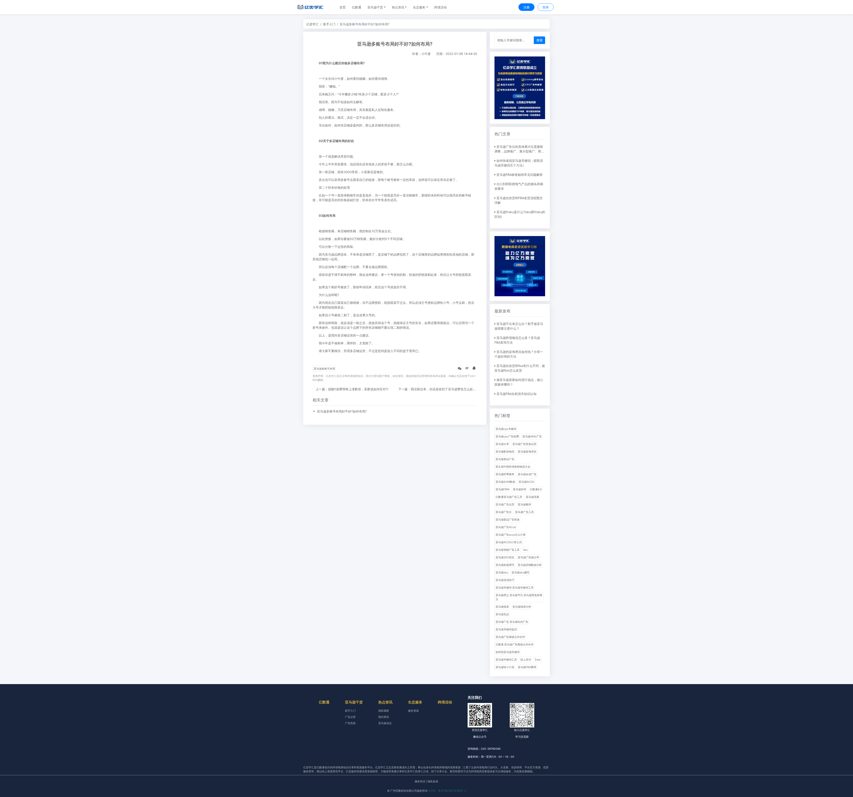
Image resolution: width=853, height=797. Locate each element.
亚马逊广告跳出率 (528, 557)
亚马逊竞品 (502, 614)
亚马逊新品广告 (505, 459)
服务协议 (420, 781)
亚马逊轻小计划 (505, 667)
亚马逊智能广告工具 (508, 549)
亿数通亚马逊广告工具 (509, 497)
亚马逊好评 (519, 489)
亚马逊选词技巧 (505, 580)
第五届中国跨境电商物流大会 (513, 466)
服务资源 (413, 710)
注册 (526, 7)
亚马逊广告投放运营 (524, 444)
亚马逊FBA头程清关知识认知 (516, 394)
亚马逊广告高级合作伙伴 (510, 637)
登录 (545, 7)
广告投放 (350, 723)
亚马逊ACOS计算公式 (509, 542)
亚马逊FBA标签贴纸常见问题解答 (519, 174)
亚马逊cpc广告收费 (507, 436)
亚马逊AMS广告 (532, 436)
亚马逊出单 (502, 444)
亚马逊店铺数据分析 (530, 565)
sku (525, 549)
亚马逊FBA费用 (527, 667)
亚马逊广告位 (504, 512)
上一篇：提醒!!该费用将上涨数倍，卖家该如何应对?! (352, 389)
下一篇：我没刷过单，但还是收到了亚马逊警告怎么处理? (438, 389)
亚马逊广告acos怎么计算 (511, 534)
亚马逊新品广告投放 (508, 519)
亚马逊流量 (532, 497)
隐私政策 (433, 781)
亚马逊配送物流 (505, 451)
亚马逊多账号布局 (324, 368)
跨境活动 (440, 7)
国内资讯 (383, 717)
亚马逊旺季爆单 (505, 474)
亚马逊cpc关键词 (506, 429)
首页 (342, 7)
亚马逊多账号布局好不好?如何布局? (342, 411)
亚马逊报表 (502, 606)
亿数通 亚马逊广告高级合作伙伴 (515, 644)
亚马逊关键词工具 (506, 659)
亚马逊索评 (524, 504)
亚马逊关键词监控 (506, 629)
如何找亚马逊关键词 (508, 652)
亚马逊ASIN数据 (505, 481)
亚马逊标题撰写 (505, 565)
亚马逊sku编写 (520, 572)
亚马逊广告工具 (524, 512)
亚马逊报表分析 (521, 606)
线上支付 (525, 659)
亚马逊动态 (385, 723)
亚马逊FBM (502, 489)
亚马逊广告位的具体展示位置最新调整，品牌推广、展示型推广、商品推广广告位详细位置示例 (519, 151)
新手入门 (329, 24)
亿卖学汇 (312, 24)
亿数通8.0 (536, 489)
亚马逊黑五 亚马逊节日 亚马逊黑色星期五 (519, 597)
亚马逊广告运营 (505, 504)
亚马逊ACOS (526, 481)
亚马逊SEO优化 (505, 557)
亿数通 (356, 7)
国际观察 (383, 710)
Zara (537, 659)
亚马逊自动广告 (527, 474)
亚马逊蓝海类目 (527, 451)
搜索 (539, 40)
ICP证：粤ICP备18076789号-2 (447, 790)
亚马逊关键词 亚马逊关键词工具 (515, 587)
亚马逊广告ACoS (506, 527)
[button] (376, 7)
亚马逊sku (502, 572)
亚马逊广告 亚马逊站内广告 (512, 621)
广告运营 (350, 717)
